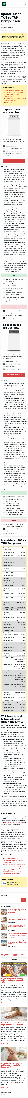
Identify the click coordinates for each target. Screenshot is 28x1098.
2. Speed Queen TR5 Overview (14, 92)
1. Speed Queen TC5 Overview (14, 90)
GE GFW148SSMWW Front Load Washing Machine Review (19, 954)
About (2, 1094)
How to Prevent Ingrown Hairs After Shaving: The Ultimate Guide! (17, 942)
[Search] (23, 900)
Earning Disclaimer (16, 1094)
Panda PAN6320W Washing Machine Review (6, 954)
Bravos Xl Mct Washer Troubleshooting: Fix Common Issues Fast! (13, 860)
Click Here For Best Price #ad (14, 161)
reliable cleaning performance (13, 822)
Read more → (5, 1003)
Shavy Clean (8, 1092)
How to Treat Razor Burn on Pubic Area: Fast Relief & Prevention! (16, 926)
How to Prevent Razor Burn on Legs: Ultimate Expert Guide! (17, 918)
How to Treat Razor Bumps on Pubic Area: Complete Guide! (17, 934)
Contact (24, 1094)
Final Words (8, 102)
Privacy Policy (8, 1094)
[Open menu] (25, 4)
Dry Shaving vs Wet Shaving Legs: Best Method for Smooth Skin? (17, 911)
